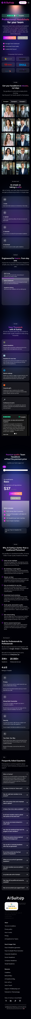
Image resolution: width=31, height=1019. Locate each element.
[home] (7, 3)
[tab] (6, 101)
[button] (28, 3)
